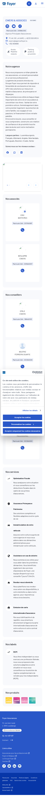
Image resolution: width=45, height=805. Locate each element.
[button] (7, 185)
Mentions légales (24, 777)
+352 (8, 736)
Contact (5, 740)
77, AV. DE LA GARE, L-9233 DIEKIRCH (24, 38)
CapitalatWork (6, 787)
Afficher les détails (30, 410)
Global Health (6, 790)
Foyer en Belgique (8, 756)
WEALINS (5, 785)
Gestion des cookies (20, 780)
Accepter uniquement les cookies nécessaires (22, 431)
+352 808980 (14, 44)
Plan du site (5, 777)
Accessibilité (32, 780)
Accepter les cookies (22, 417)
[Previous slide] (28, 185)
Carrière (5, 761)
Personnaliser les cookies (21, 424)
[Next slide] (36, 185)
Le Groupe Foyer (8, 759)
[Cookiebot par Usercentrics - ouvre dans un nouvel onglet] (32, 372)
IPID (11, 780)
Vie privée (14, 777)
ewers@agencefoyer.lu (18, 41)
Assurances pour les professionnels (14, 753)
